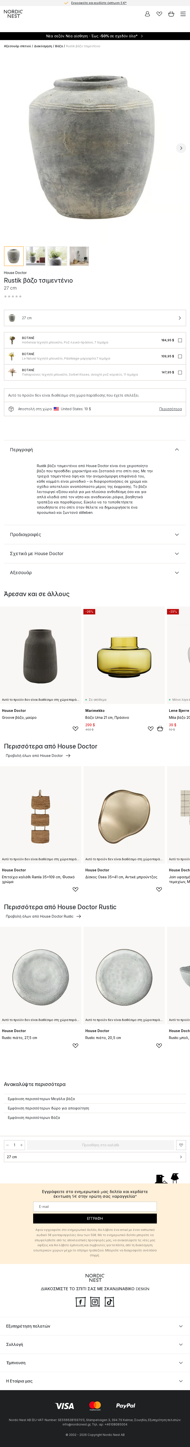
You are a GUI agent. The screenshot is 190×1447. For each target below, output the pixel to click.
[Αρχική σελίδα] (13, 14)
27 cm (12, 1157)
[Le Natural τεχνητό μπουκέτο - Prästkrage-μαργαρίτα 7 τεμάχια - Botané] (12, 356)
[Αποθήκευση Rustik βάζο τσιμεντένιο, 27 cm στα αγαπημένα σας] (181, 1145)
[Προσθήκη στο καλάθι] (160, 728)
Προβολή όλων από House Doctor (34, 755)
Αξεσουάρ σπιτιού (17, 46)
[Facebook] (80, 1301)
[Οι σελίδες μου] (147, 14)
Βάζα (59, 46)
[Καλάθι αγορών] (171, 14)
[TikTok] (109, 1301)
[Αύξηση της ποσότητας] (21, 1145)
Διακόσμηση (43, 46)
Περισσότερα (170, 409)
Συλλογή (14, 1344)
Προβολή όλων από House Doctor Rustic (39, 916)
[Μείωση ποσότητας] (7, 1145)
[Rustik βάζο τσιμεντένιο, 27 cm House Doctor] (95, 147)
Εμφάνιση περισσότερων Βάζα (34, 1117)
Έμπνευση (15, 1362)
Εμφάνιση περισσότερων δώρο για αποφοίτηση (48, 1108)
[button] (13, 296)
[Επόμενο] (181, 148)
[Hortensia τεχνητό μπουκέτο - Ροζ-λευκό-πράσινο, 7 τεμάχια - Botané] (12, 340)
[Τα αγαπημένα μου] (159, 14)
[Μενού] (183, 14)
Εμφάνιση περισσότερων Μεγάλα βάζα (41, 1099)
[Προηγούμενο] (9, 148)
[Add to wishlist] (75, 728)
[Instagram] (95, 1301)
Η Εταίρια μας (19, 1381)
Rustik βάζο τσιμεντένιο (83, 46)
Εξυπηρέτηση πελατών (28, 1326)
